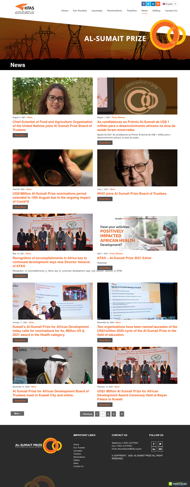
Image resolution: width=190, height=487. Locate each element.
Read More (20, 135)
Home (64, 10)
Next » (17, 413)
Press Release (118, 117)
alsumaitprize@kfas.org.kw (129, 448)
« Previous (87, 413)
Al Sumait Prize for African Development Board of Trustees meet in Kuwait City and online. (51, 393)
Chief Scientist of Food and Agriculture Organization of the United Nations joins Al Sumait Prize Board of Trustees (52, 125)
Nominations (114, 10)
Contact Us (171, 10)
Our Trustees (80, 10)
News (144, 10)
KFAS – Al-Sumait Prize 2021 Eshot (124, 257)
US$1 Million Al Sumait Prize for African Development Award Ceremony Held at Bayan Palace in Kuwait (132, 395)
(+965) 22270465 (130, 442)
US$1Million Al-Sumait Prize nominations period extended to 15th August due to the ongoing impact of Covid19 (51, 197)
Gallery (156, 10)
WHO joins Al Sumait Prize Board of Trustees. (132, 193)
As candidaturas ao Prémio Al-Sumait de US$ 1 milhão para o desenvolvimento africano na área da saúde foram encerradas (136, 125)
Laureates (97, 10)
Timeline (132, 10)
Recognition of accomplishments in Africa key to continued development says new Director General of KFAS (51, 261)
